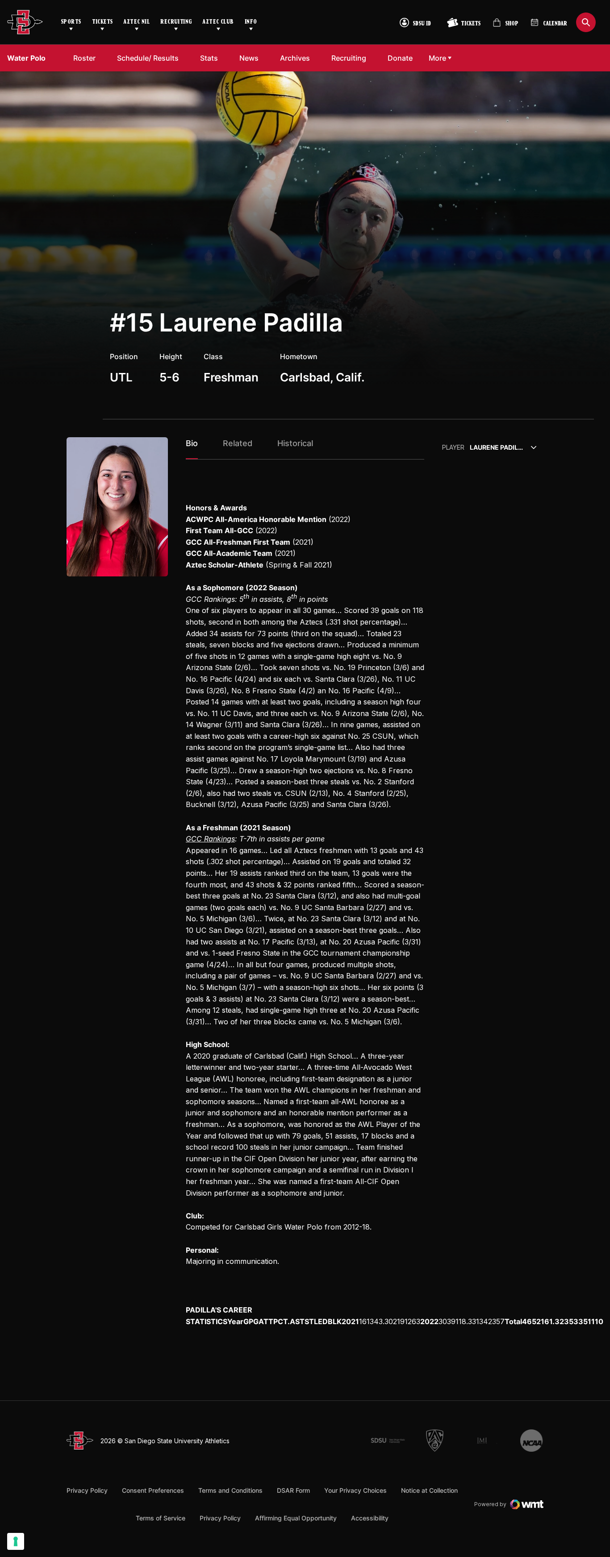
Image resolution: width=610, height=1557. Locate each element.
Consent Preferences (153, 1490)
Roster (84, 58)
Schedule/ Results (148, 58)
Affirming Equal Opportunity (296, 1518)
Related (237, 443)
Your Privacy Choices (355, 1490)
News (249, 58)
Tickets (102, 22)
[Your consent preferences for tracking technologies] (15, 1541)
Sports (71, 22)
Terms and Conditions (230, 1490)
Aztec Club (218, 22)
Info (251, 22)
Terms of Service (160, 1518)
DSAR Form (293, 1490)
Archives (295, 58)
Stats (209, 58)
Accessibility (370, 1518)
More (437, 58)
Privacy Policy (87, 1490)
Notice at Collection (429, 1490)
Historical (295, 443)
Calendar (555, 24)
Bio (192, 443)
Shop (505, 26)
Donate (402, 57)
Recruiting (176, 22)
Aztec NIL (136, 22)
